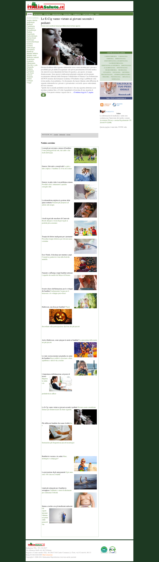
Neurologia (30, 59)
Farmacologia (31, 38)
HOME (30, 14)
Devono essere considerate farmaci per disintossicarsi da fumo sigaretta (69, 408)
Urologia (30, 80)
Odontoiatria (31, 63)
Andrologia (31, 22)
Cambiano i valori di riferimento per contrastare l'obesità (57, 491)
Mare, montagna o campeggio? (54, 457)
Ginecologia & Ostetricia (111, 65)
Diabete (29, 32)
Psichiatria (30, 71)
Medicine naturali (33, 57)
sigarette (56, 134)
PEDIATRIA (67, 14)
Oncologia (116, 72)
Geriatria (30, 45)
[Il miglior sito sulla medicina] (108, 113)
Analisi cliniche (32, 20)
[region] (69, 114)
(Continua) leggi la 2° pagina (83, 92)
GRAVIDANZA (57, 14)
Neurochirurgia (111, 70)
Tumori (29, 78)
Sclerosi (29, 75)
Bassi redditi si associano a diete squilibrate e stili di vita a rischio (57, 359)
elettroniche (62, 134)
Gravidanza (31, 49)
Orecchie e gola (32, 65)
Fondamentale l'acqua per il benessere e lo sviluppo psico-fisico (55, 292)
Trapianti (30, 77)
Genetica (30, 43)
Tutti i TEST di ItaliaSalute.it (116, 98)
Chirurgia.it (31, 28)
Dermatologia (31, 30)
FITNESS (47, 14)
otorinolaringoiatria (122, 74)
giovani (68, 134)
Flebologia (30, 40)
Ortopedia (30, 67)
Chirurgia (110, 58)
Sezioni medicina (32, 18)
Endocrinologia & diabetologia (116, 61)
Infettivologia (122, 67)
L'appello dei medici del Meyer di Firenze (56, 275)
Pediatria (30, 69)
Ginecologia (31, 47)
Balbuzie (30, 24)
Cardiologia (31, 26)
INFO (97, 14)
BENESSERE (38, 14)
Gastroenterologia (33, 42)
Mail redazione (47, 555)
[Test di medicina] (116, 96)
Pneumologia (116, 77)
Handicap (30, 51)
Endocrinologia (32, 36)
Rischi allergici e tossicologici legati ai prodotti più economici (55, 221)
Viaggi (29, 82)
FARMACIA (77, 14)
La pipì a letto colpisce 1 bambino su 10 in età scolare (57, 167)
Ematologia (31, 34)
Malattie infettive (32, 53)
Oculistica (30, 61)
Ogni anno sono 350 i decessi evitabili (57, 473)
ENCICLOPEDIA (88, 14)
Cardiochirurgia (111, 56)
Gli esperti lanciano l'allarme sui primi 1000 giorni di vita (45, 516)
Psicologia (30, 73)
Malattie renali (31, 55)
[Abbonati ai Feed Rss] (106, 107)
